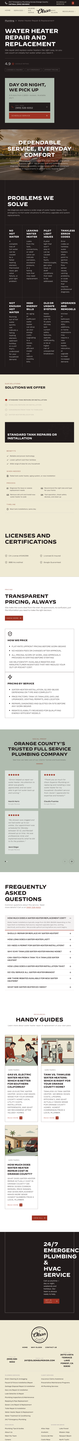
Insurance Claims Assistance (52, 1379)
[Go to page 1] (5, 861)
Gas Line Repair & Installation (16, 1390)
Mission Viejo (64, 1432)
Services (18, 10)
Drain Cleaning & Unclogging (16, 1379)
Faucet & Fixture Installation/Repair (19, 1382)
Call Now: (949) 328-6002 (19, 4)
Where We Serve (31, 10)
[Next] (71, 861)
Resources (68, 11)
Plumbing (9, 21)
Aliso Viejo (45, 1428)
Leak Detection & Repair (14, 1393)
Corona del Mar (47, 1436)
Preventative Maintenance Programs (55, 1382)
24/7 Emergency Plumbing (15, 1419)
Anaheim (44, 1432)
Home (7, 10)
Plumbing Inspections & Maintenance (19, 1397)
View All (38, 1218)
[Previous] (65, 861)
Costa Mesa (45, 1439)
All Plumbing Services (49, 1386)
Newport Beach (65, 1436)
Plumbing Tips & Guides (14, 1428)
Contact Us (51, 1347)
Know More (13, 618)
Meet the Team (11, 1436)
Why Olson (54, 11)
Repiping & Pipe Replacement (16, 1401)
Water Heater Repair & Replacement (19, 1412)
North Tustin (64, 1439)
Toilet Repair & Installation (15, 1408)
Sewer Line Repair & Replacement (18, 1405)
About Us (8, 1432)
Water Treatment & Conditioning (17, 1416)
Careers (8, 1439)
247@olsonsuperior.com (39, 1360)
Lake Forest (64, 1428)
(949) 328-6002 (33, 907)
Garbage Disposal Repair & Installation (20, 1386)
